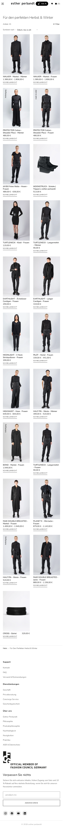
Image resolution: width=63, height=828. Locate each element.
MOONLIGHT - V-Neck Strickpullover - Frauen (13, 346)
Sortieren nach (8, 30)
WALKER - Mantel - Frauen (44, 75)
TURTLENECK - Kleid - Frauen (13, 237)
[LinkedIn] (24, 813)
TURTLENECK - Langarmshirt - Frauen (45, 453)
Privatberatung (9, 694)
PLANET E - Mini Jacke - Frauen (42, 507)
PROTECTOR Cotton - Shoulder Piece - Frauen (42, 128)
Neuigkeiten (8, 735)
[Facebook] (11, 813)
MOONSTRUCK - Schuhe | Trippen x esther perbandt (43, 182)
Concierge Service (11, 699)
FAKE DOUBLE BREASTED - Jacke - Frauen (44, 561)
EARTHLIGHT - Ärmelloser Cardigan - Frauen (14, 291)
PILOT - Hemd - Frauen (42, 345)
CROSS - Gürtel (10, 615)
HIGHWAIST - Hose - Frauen (15, 399)
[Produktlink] (16, 58)
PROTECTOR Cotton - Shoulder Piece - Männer (13, 128)
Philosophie (8, 721)
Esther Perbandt (10, 716)
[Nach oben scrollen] (56, 823)
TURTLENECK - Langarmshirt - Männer (45, 237)
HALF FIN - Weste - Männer (44, 399)
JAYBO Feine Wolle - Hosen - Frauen (15, 182)
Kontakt (6, 667)
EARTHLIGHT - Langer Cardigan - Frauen (42, 291)
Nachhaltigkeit (9, 730)
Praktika (6, 740)
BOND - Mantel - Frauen (13, 452)
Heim (5, 630)
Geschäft (7, 690)
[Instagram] (5, 813)
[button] (2, 3)
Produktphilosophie (11, 726)
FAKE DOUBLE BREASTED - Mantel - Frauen (15, 507)
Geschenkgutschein (11, 704)
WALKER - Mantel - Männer (15, 75)
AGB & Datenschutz (11, 744)
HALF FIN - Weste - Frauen (14, 560)
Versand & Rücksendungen (14, 677)
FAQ (5, 672)
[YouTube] (18, 813)
